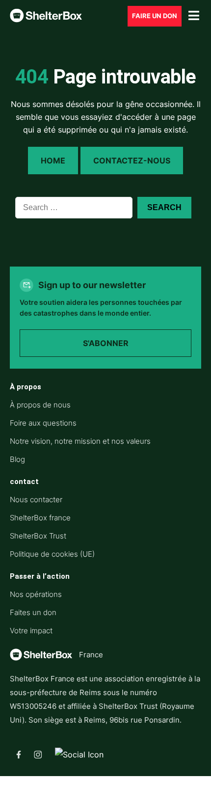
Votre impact (31, 630)
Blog (17, 459)
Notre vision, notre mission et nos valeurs (80, 441)
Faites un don (33, 612)
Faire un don (154, 16)
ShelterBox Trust (38, 535)
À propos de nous (40, 404)
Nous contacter (36, 499)
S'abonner (106, 343)
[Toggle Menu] (193, 16)
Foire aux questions (43, 423)
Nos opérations (36, 594)
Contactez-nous (131, 160)
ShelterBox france (40, 517)
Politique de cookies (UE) (52, 554)
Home (53, 160)
